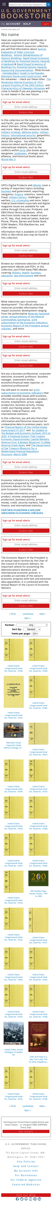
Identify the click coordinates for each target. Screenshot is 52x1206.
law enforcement (23, 275)
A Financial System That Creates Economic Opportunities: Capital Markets (25, 438)
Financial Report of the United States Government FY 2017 (24, 429)
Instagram (26, 1199)
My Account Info (26, 1170)
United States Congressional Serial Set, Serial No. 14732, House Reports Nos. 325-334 (13, 1096)
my (11, 23)
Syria (22, 150)
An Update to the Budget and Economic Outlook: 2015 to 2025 (26, 433)
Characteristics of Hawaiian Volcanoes (23, 88)
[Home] (26, 17)
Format (10, 624)
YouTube (30, 1199)
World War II (8, 159)
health (25, 272)
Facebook (17, 1199)
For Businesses (26, 1175)
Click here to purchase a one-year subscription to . (22, 511)
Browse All (14, 29)
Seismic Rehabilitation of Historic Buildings (22, 56)
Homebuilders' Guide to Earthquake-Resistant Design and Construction (23, 75)
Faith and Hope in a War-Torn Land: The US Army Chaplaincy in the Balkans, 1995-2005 (38, 1059)
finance (19, 194)
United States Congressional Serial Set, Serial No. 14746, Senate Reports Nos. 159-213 (13, 668)
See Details (26, 1131)
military (16, 272)
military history (18, 197)
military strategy (11, 132)
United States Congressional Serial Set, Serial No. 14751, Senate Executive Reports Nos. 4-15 (38, 940)
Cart (46, 23)
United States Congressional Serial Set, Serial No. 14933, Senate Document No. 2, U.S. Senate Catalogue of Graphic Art (38, 752)
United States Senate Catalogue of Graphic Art (13, 1052)
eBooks (37, 185)
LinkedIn (39, 1199)
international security (23, 135)
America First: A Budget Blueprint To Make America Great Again (25, 444)
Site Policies (26, 1161)
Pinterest (35, 1199)
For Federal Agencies (26, 1179)
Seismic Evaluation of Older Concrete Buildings (23, 52)
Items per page (21, 633)
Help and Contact (26, 1166)
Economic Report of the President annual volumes (25, 327)
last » (27, 618)
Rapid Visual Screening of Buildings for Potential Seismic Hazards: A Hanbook (25, 61)
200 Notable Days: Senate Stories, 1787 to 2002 (38, 893)
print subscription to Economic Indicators (22, 391)
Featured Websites (26, 1184)
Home (4, 29)
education (7, 275)
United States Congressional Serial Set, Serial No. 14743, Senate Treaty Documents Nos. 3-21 (13, 715)
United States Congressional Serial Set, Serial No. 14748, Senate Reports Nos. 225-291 (38, 1014)
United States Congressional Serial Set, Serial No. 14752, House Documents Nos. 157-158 (13, 937)
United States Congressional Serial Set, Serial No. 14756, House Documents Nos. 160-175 (13, 789)
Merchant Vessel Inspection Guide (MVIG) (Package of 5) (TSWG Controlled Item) (13, 745)
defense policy (30, 132)
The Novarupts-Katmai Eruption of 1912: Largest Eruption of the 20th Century (26, 82)
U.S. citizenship (20, 200)
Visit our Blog (26, 1195)
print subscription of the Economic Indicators (24, 321)
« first (12, 613)
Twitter (21, 1199)
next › (42, 613)
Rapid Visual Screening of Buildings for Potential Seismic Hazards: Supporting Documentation (24, 67)
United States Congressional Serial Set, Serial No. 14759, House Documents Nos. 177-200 (13, 1014)
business (6, 191)
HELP (27, 23)
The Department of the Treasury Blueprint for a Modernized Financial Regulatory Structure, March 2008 (25, 450)
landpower (20, 153)
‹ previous (27, 613)
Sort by (16, 629)
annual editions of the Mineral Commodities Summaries (22, 318)
